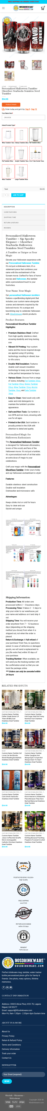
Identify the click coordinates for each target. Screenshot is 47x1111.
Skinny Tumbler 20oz (22, 143)
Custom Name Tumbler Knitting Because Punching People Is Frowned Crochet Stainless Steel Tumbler (35, 839)
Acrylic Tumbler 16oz (22, 161)
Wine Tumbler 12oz (8, 143)
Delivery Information (11, 1049)
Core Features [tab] (10, 212)
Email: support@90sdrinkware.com (17, 1010)
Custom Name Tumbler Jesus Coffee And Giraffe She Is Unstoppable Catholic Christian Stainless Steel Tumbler (12, 840)
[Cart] (43, 8)
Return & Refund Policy (12, 1040)
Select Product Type (8, 125)
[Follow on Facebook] (3, 987)
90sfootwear (15, 1098)
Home (4, 86)
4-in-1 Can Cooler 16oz (36, 161)
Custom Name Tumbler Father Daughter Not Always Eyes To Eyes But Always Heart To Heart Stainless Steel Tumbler (34, 757)
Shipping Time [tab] (10, 217)
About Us (6, 1031)
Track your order (9, 1053)
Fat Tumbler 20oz (34, 143)
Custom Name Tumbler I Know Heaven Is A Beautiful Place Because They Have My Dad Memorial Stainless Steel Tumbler (35, 798)
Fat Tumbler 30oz (7, 161)
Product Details (11, 104)
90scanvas (18, 1096)
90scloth (8, 1096)
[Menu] (3, 8)
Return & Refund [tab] (11, 223)
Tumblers (23, 86)
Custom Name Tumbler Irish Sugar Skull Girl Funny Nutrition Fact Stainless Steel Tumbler (34, 717)
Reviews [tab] (7, 228)
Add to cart (18, 195)
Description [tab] (9, 207)
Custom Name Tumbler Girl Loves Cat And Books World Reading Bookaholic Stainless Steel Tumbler (12, 756)
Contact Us (6, 1058)
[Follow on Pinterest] (10, 987)
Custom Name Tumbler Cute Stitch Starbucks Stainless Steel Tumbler (10, 796)
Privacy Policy (8, 1036)
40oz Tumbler (6, 179)
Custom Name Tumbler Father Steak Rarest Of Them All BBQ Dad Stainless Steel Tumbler (10, 717)
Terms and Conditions (11, 1045)
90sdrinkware (16, 314)
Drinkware (12, 86)
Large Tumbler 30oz (21, 179)
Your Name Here (7, 113)
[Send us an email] (7, 987)
